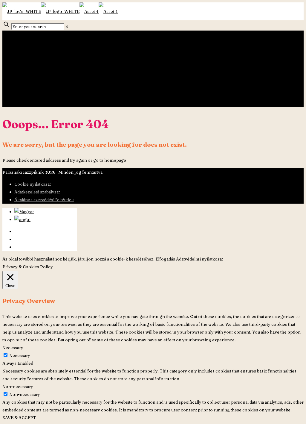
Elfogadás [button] (165, 259)
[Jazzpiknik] (60, 11)
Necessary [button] (12, 347)
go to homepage (109, 160)
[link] (67, 26)
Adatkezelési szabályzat (37, 192)
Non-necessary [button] (17, 386)
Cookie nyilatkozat (32, 184)
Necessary (19, 355)
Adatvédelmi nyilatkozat (199, 259)
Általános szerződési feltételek (44, 199)
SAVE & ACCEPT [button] (19, 417)
